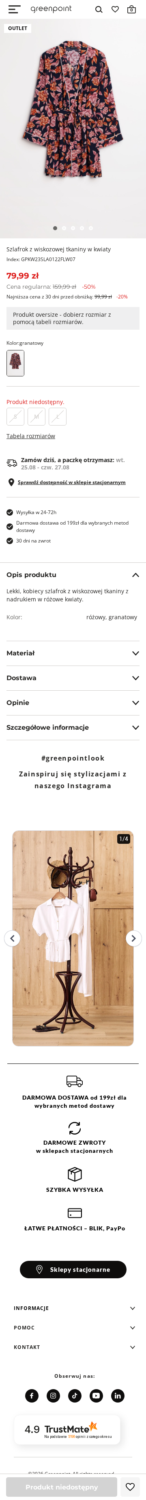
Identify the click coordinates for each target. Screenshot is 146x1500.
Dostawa (21, 678)
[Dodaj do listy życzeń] (130, 1487)
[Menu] (14, 9)
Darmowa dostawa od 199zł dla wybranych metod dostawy (72, 526)
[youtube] (96, 1396)
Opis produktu (31, 575)
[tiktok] (75, 1396)
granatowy (123, 617)
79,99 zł (22, 276)
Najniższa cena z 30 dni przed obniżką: (67, 296)
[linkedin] (118, 1396)
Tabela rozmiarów (30, 436)
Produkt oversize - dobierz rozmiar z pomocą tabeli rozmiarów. (62, 318)
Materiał (20, 653)
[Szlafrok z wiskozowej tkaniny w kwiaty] (73, 128)
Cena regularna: (51, 286)
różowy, (97, 617)
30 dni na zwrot (33, 540)
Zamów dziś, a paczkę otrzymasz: (73, 463)
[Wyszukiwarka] (99, 9)
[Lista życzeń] (115, 9)
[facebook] (32, 1396)
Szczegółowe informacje (47, 727)
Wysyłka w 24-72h (36, 512)
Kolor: (24, 342)
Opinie (17, 703)
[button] (74, 1308)
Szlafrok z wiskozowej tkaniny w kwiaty (58, 249)
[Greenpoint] (51, 9)
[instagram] (53, 1396)
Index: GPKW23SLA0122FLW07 (40, 259)
